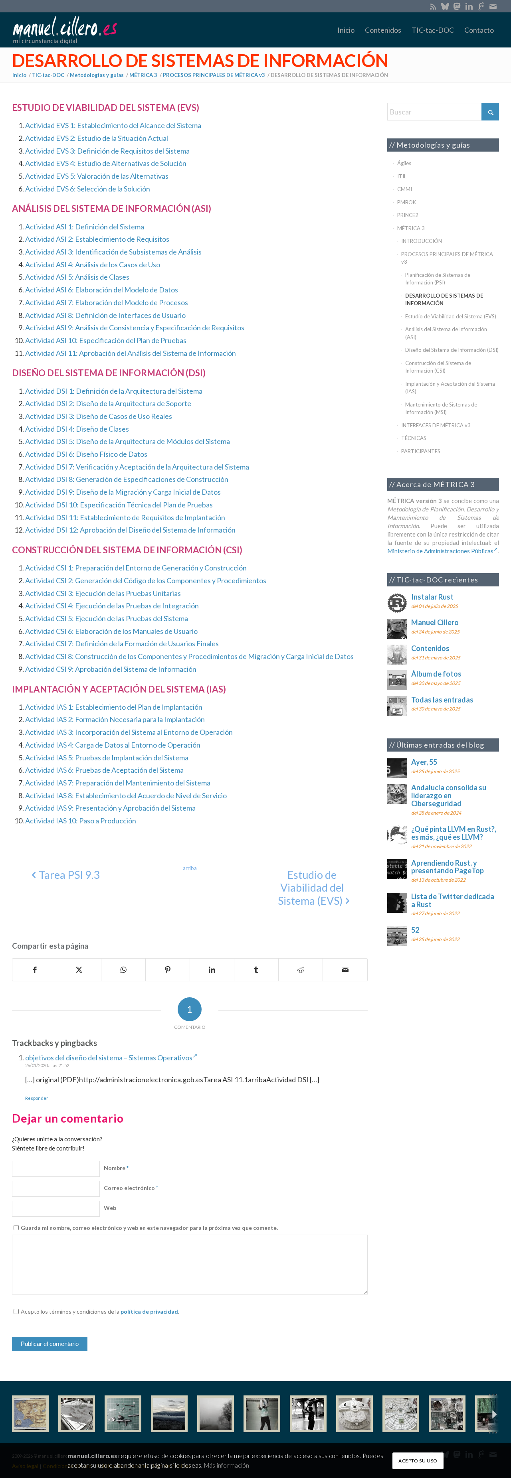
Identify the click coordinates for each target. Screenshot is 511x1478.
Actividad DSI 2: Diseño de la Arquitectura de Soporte (108, 403)
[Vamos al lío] (76, 1413)
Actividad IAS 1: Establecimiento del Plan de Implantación (113, 706)
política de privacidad (149, 1311)
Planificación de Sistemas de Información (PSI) (437, 279)
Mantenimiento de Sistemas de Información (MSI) (441, 408)
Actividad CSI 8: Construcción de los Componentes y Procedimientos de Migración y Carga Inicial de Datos (189, 656)
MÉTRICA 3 (411, 228)
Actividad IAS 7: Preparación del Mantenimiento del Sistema (117, 782)
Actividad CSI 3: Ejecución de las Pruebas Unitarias (103, 593)
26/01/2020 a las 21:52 (47, 1065)
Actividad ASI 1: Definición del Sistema (84, 226)
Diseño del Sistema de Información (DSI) (452, 350)
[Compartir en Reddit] (301, 970)
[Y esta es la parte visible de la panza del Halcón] (354, 1413)
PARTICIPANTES (420, 451)
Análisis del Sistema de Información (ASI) (446, 333)
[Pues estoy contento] (30, 1413)
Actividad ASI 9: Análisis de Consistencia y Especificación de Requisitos (134, 327)
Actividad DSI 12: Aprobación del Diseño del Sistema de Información (130, 529)
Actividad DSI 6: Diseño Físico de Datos (86, 454)
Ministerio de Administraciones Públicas (440, 550)
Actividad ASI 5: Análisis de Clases (77, 276)
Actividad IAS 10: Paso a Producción (80, 820)
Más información (226, 1464)
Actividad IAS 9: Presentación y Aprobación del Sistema (110, 807)
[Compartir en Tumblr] (256, 970)
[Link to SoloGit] (481, 6)
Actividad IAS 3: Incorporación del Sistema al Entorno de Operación (129, 732)
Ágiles (404, 163)
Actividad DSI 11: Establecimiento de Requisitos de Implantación (125, 517)
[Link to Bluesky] (445, 6)
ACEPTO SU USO (418, 1460)
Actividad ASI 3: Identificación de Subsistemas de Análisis (113, 251)
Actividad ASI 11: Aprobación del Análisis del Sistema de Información (130, 353)
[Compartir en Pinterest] (168, 970)
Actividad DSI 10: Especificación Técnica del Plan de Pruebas (119, 504)
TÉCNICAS (413, 438)
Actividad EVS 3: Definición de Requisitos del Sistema (107, 150)
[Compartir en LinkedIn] (212, 970)
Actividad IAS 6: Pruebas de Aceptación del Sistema (104, 770)
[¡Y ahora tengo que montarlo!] (123, 1413)
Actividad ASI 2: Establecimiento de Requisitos (97, 239)
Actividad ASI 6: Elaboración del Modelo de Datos (101, 289)
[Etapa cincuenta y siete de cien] (400, 1413)
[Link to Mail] (493, 6)
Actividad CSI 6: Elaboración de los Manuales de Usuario (111, 631)
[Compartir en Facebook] (34, 970)
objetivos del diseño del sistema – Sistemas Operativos (108, 1057)
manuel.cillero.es (92, 1455)
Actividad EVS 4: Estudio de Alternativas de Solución (105, 163)
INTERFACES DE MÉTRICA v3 (436, 425)
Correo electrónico (131, 1187)
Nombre (116, 1167)
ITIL (401, 176)
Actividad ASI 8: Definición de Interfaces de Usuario (105, 315)
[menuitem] (346, 29)
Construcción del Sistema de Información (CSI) (438, 367)
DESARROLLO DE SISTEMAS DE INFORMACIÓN (200, 60)
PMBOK (406, 202)
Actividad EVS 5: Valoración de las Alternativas (96, 176)
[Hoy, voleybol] (262, 1413)
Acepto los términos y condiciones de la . (100, 1311)
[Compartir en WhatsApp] (123, 970)
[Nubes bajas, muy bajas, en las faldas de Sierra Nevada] (169, 1413)
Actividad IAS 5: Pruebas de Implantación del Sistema (106, 757)
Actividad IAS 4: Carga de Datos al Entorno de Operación (112, 744)
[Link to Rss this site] (433, 6)
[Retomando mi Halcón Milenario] (447, 1413)
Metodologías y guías (433, 144)
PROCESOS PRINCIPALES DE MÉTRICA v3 (447, 258)
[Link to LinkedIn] (469, 6)
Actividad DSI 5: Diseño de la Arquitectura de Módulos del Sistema (127, 441)
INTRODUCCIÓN (421, 241)
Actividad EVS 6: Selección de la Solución (87, 188)
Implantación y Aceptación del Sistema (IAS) (450, 388)
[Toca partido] (308, 1413)
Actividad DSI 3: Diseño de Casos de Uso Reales (98, 416)
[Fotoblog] (493, 1414)
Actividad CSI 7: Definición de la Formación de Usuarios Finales (122, 643)
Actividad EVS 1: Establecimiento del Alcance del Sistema (113, 125)
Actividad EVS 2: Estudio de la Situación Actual (96, 138)
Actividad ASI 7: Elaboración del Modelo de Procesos (106, 302)
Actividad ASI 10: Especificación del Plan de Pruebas (105, 340)
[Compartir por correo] (345, 970)
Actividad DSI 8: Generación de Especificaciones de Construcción (126, 479)
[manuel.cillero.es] (64, 29)
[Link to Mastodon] (457, 6)
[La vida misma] (215, 1413)
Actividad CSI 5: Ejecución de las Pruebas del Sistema (106, 618)
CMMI (404, 189)
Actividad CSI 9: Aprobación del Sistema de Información (110, 669)
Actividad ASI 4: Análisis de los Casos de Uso (92, 264)
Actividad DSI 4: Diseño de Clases (77, 428)
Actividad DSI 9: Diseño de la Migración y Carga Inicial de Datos (123, 491)
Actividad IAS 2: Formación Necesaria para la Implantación (115, 719)
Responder (36, 1098)
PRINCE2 (407, 215)
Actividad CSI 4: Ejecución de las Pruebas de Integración (112, 605)
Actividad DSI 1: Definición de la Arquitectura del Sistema (113, 391)
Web (110, 1207)
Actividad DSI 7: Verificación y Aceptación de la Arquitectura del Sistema (137, 466)
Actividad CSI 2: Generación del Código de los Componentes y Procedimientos (145, 580)
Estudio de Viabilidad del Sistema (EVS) (450, 316)
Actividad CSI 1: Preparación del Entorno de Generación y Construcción (136, 567)
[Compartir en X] (79, 970)
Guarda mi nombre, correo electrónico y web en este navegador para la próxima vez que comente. (149, 1227)
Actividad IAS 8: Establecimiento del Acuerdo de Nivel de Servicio (126, 795)
